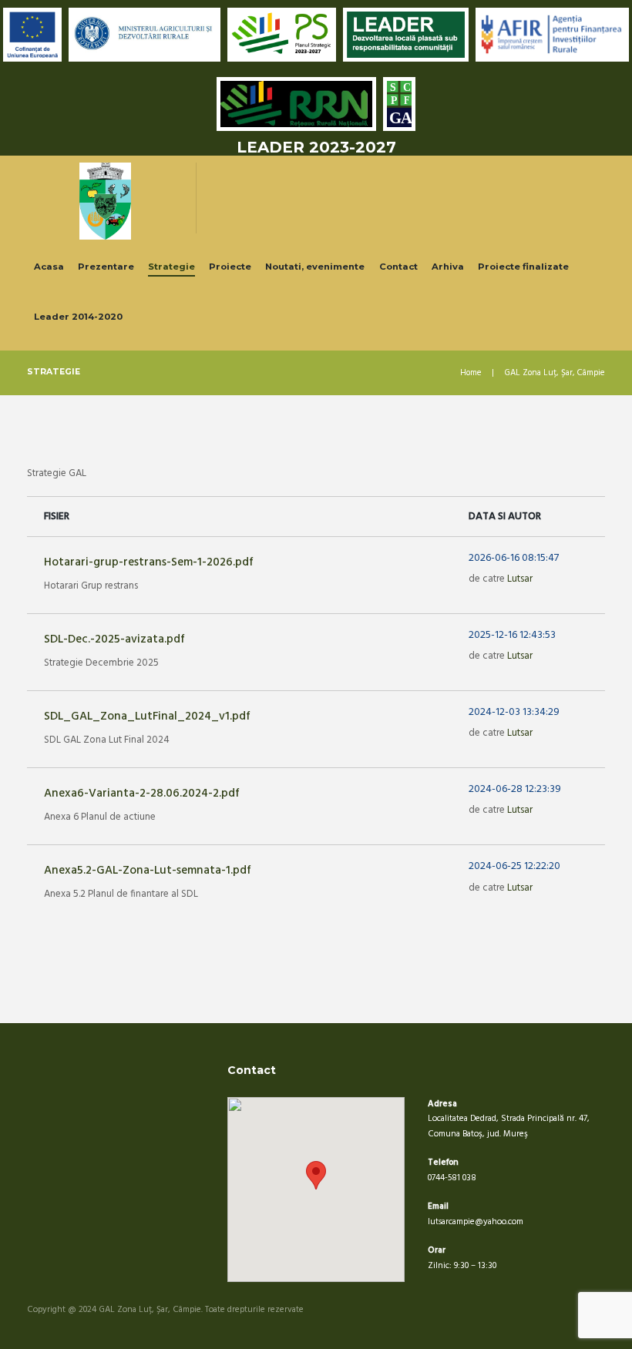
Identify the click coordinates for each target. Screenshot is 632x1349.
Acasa (49, 266)
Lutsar (520, 579)
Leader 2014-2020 (78, 316)
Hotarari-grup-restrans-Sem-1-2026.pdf (149, 562)
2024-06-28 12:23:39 (515, 790)
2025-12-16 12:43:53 (512, 636)
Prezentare (106, 266)
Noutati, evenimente (315, 266)
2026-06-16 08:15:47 (514, 558)
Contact (398, 266)
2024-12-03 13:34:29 (514, 713)
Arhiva (448, 266)
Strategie (171, 266)
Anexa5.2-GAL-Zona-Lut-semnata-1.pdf (147, 870)
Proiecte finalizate (523, 266)
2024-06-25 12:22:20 (514, 867)
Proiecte (230, 266)
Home (471, 373)
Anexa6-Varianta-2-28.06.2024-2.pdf (142, 793)
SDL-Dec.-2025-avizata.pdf (114, 639)
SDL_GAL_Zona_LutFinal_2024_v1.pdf (147, 716)
